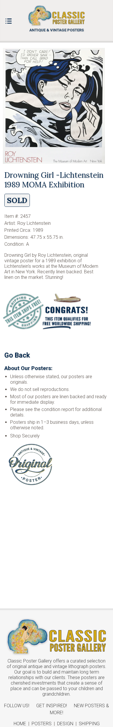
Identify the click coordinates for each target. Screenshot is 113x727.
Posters (42, 723)
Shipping (89, 723)
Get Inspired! (51, 705)
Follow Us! (16, 705)
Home (20, 723)
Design (65, 723)
